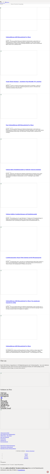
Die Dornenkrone (4, 441)
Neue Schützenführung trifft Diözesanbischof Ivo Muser (20, 125)
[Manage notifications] (48, 472)
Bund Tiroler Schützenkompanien (7, 445)
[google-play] (24, 386)
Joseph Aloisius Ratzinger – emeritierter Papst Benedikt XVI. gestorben (23, 81)
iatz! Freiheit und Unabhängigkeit (7, 434)
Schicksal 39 (3, 440)
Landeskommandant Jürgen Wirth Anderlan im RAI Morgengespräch (23, 257)
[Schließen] (0, 7)
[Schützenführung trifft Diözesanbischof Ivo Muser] (18, 30)
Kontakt (26, 455)
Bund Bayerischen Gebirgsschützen (8, 448)
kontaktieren (21, 470)
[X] (1, 398)
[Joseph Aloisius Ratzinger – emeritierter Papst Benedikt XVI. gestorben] (18, 74)
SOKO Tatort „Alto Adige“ (6, 435)
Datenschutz (26, 458)
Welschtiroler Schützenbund (6, 447)
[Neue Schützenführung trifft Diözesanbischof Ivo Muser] (18, 118)
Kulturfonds (3, 438)
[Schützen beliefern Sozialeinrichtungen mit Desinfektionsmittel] (18, 207)
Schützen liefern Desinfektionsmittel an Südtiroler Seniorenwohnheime (23, 169)
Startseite (26, 453)
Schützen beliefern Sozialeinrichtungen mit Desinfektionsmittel (21, 214)
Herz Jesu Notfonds (4, 437)
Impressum (26, 456)
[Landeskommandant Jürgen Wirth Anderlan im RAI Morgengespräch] (18, 250)
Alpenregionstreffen (4, 433)
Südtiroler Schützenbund (30, 450)
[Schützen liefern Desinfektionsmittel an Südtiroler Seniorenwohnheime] (18, 162)
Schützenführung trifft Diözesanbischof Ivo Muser (18, 37)
